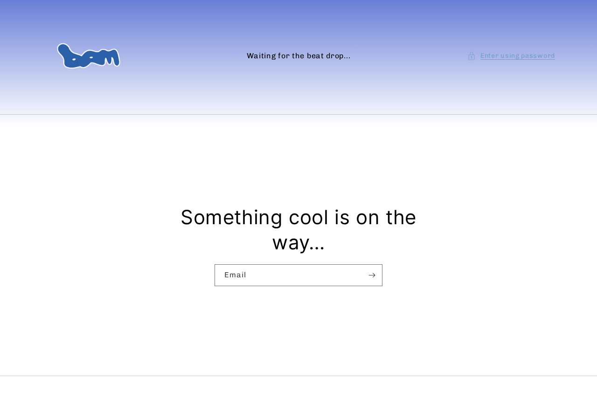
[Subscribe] (371, 275)
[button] (511, 56)
